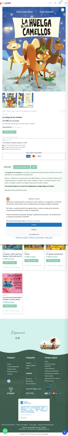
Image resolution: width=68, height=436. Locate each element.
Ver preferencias (34, 234)
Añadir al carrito (9, 132)
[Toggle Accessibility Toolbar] (64, 432)
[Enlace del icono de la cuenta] (55, 3)
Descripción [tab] (7, 167)
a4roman (46, 434)
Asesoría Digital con (33, 389)
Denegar (34, 229)
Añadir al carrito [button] (10, 262)
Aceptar (34, 224)
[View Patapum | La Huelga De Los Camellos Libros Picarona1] (9, 100)
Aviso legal (48, 237)
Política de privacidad (36, 237)
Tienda (8, 111)
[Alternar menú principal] (65, 3)
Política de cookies (22, 237)
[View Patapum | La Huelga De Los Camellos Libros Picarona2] (26, 100)
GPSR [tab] (34, 167)
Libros (13, 111)
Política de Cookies (33, 221)
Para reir (18, 111)
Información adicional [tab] (22, 167)
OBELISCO (9, 140)
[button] (62, 9)
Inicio (3, 111)
